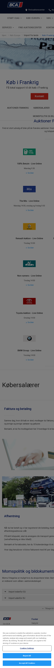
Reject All (27, 656)
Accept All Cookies (27, 663)
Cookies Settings (27, 648)
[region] (27, 647)
